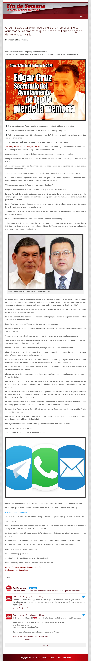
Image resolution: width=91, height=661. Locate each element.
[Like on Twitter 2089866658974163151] (22, 639)
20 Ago (41, 597)
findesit (11, 40)
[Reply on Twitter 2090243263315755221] (14, 608)
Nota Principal (22, 40)
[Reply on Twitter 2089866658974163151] (14, 639)
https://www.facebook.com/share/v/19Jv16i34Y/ (30, 636)
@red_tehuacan (31, 597)
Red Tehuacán (18, 597)
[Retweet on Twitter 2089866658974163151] (18, 639)
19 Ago (41, 615)
